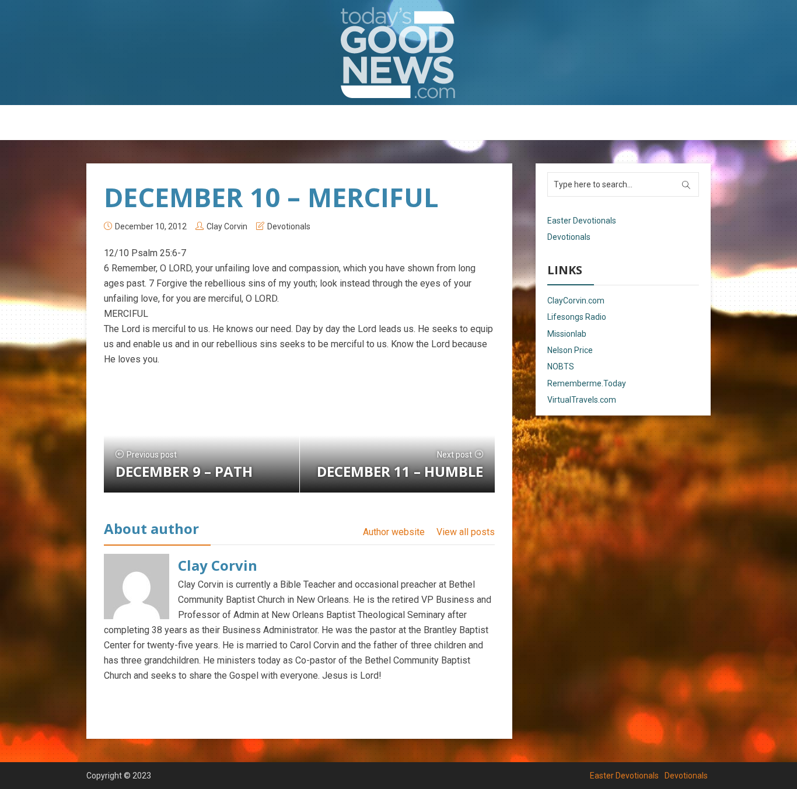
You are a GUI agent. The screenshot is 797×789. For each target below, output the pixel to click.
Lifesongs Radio (576, 317)
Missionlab (566, 333)
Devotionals (430, 123)
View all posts (465, 531)
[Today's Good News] (398, 52)
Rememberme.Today (586, 383)
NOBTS (560, 366)
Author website (394, 531)
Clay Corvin (227, 226)
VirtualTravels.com (581, 399)
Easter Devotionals (352, 123)
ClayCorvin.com (575, 300)
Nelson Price (570, 350)
